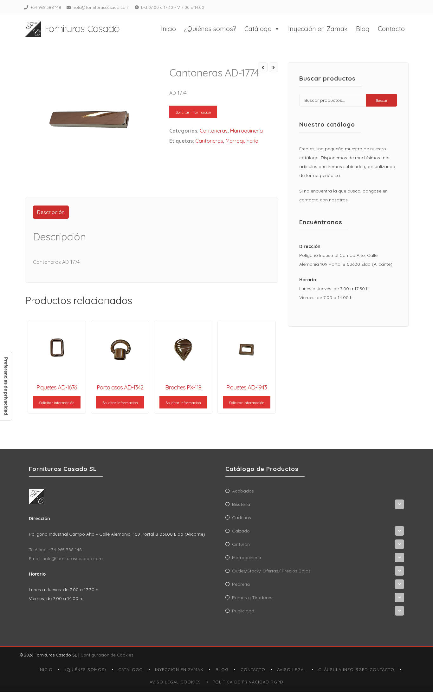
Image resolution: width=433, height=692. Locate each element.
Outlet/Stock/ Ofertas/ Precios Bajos (271, 571)
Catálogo (258, 29)
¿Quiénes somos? (210, 29)
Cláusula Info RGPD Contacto (356, 669)
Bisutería (241, 504)
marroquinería (242, 141)
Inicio (168, 29)
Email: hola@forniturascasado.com (66, 558)
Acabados (243, 491)
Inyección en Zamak (318, 29)
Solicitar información (193, 112)
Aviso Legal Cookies (175, 681)
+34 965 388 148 (45, 7)
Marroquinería (246, 130)
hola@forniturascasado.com (101, 7)
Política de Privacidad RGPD (248, 681)
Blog (363, 29)
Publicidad (243, 611)
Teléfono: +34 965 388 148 (55, 549)
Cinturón (241, 544)
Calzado (241, 531)
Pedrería (241, 584)
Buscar (382, 100)
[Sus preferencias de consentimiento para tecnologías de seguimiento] (6, 386)
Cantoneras (214, 130)
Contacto (391, 29)
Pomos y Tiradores (252, 597)
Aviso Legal (291, 669)
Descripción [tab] (51, 212)
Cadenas (241, 517)
